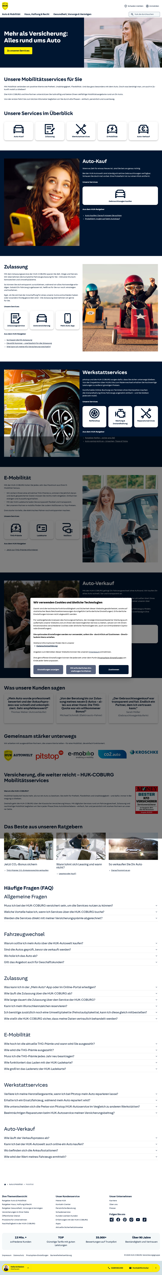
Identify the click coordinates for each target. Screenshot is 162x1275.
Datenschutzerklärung (46, 646)
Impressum (94, 652)
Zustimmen (113, 669)
